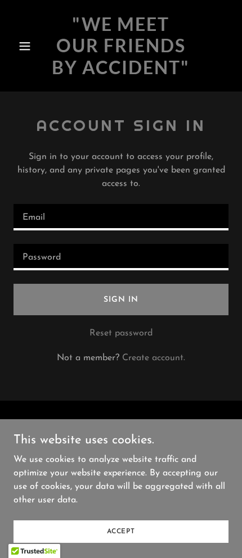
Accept (121, 531)
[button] (30, 46)
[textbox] (121, 217)
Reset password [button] (121, 333)
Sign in (121, 300)
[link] (120, 71)
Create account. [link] (153, 357)
